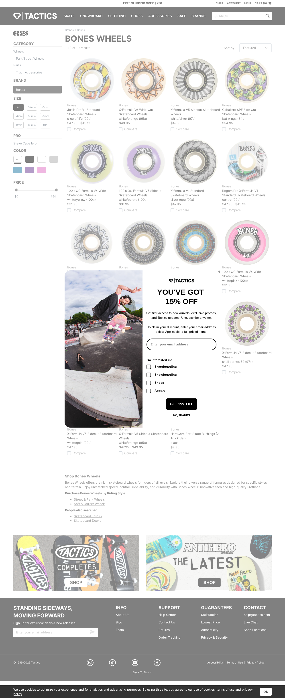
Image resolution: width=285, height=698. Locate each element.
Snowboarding (166, 374)
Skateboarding (166, 366)
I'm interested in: (159, 360)
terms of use (225, 689)
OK (265, 692)
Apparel (160, 390)
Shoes (159, 382)
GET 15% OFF (181, 404)
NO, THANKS (181, 415)
